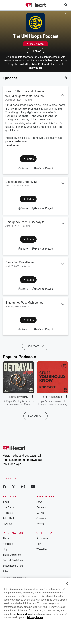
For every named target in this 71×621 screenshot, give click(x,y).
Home (39, 543)
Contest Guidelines (13, 560)
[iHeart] (35, 5)
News (39, 501)
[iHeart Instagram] (23, 486)
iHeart (6, 501)
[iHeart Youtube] (33, 486)
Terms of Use (24, 614)
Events (40, 512)
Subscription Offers (13, 565)
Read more (12, 145)
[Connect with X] (13, 486)
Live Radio (8, 507)
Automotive (42, 538)
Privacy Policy (35, 617)
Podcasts (8, 512)
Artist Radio (9, 518)
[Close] (67, 583)
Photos (40, 523)
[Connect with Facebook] (4, 486)
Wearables (42, 549)
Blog (5, 549)
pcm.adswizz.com (16, 141)
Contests (41, 518)
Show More (35, 67)
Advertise (8, 543)
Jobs (5, 571)
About (6, 538)
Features (41, 507)
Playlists (7, 523)
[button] (28, 158)
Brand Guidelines (12, 554)
